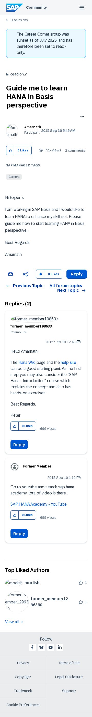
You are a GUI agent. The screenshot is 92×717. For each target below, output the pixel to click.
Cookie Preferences (23, 705)
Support (69, 691)
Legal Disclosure (69, 677)
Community (36, 7)
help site (68, 362)
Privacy (23, 663)
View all (12, 622)
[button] (10, 150)
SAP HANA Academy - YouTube (38, 504)
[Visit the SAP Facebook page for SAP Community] (32, 647)
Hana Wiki (27, 362)
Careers (13, 177)
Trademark (23, 691)
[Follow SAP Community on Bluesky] (41, 647)
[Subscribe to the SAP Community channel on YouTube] (51, 647)
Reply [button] (77, 274)
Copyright (23, 677)
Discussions (19, 20)
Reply (19, 445)
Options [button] (81, 117)
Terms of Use (69, 663)
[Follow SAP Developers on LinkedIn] (60, 647)
